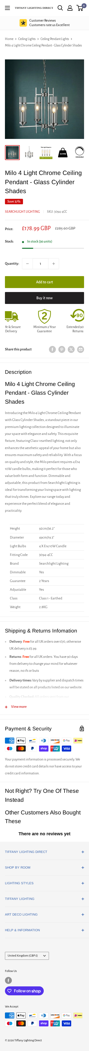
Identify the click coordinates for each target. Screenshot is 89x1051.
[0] (80, 8)
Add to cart (44, 282)
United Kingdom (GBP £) (23, 955)
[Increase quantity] (53, 263)
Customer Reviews (49, 23)
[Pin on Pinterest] (61, 349)
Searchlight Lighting (22, 211)
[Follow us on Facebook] (8, 980)
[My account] (69, 8)
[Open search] (60, 8)
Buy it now (44, 298)
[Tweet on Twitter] (71, 349)
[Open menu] (7, 8)
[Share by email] (80, 349)
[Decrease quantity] (27, 263)
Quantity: (12, 263)
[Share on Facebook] (52, 349)
